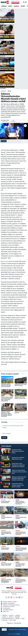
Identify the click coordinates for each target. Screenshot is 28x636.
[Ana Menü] (25, 2)
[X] (9, 597)
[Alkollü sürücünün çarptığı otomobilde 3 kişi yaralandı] (21, 494)
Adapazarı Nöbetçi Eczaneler (10, 601)
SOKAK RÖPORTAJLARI (7, 618)
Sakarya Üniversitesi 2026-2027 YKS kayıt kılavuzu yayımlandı (6, 385)
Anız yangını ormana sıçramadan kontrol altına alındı (20, 565)
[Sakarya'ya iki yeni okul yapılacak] (21, 407)
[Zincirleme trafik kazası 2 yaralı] (7, 510)
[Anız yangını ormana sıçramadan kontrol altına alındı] (21, 557)
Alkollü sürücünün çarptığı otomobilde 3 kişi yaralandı (20, 502)
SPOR (23, 618)
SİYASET (23, 6)
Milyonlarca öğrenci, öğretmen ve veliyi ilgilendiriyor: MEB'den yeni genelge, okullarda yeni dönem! (6, 414)
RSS (5, 629)
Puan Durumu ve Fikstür (8, 606)
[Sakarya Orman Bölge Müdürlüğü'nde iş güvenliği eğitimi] (7, 573)
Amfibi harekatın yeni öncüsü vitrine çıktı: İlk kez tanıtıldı (21, 533)
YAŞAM (10, 617)
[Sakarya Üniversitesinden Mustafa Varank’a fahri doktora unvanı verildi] (14, 131)
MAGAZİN (4, 620)
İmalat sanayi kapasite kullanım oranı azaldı (6, 564)
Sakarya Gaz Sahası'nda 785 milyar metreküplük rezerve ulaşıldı (21, 549)
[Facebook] (6, 597)
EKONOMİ (17, 617)
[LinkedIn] (17, 597)
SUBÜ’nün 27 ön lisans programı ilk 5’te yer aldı (20, 398)
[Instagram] (14, 597)
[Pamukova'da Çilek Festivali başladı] (7, 494)
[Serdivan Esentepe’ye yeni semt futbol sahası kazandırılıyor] (21, 573)
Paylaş (4, 141)
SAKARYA (16, 6)
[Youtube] (19, 597)
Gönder (4, 437)
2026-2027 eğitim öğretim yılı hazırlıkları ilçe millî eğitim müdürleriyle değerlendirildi (7, 399)
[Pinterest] (11, 597)
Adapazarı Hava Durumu (8, 603)
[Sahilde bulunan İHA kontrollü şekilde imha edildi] (7, 525)
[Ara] (23, 2)
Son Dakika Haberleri (8, 609)
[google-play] (17, 623)
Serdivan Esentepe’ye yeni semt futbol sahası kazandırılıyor (21, 581)
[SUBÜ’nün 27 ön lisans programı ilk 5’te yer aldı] (21, 392)
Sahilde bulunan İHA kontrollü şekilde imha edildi (6, 533)
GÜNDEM (3, 6)
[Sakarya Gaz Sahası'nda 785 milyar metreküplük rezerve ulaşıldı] (21, 541)
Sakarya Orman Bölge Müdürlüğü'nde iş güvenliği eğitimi (6, 581)
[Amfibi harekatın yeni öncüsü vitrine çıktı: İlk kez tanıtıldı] (21, 525)
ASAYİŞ (10, 6)
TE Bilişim (17, 634)
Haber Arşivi (6, 611)
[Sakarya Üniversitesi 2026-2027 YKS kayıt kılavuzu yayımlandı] (7, 379)
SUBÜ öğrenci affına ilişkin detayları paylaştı (21, 385)
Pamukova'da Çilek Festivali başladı (5, 502)
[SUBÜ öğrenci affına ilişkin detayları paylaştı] (21, 379)
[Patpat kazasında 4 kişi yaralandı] (21, 510)
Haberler (3, 91)
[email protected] (19, 592)
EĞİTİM (9, 91)
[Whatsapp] (22, 597)
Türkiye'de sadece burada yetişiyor (5, 548)
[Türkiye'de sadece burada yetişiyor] (7, 541)
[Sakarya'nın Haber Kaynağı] (10, 2)
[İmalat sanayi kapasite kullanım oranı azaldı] (7, 557)
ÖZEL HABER (12, 620)
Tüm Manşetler (6, 608)
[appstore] (9, 623)
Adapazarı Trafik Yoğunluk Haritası (11, 605)
